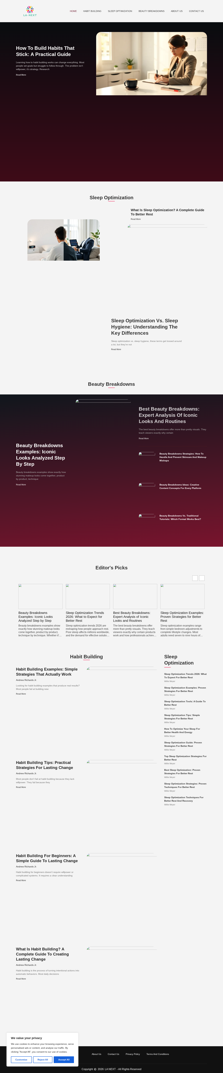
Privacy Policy (133, 1054)
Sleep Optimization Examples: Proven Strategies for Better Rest (135, 616)
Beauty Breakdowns (151, 11)
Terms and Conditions (157, 1054)
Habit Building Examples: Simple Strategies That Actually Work (178, 616)
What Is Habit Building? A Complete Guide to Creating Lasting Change (42, 954)
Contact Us (196, 11)
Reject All (43, 1059)
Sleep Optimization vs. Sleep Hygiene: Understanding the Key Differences (144, 327)
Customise (21, 1059)
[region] (42, 1049)
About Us (177, 11)
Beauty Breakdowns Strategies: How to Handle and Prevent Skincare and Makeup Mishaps (182, 457)
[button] (202, 578)
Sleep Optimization (120, 11)
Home (73, 11)
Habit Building (92, 11)
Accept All (64, 1059)
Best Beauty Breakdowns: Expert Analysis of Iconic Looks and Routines (169, 415)
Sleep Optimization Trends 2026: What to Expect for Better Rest (37, 616)
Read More (21, 75)
